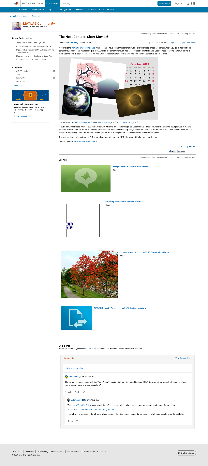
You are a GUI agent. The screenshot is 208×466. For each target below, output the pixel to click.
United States (187, 453)
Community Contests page (83, 48)
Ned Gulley (73, 43)
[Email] (181, 151)
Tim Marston (126, 122)
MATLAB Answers (20, 9)
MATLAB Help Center (32, 3)
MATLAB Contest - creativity (134, 308)
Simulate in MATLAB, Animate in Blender (36, 46)
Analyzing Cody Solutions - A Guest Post (36, 56)
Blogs (101, 9)
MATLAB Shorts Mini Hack (85, 141)
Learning (65, 3)
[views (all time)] (150, 43)
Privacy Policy (42, 452)
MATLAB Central (35, 81)
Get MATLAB (164, 3)
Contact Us (101, 452)
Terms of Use (89, 452)
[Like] (182, 146)
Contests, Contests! (128, 252)
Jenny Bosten (104, 122)
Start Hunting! (21, 116)
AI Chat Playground (62, 9)
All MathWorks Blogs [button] (18, 16)
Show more (18, 85)
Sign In (179, 4)
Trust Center (17, 452)
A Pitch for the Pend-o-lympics (33, 43)
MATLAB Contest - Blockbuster (156, 252)
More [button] (109, 9)
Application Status (74, 452)
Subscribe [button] (36, 16)
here (89, 349)
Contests (92, 9)
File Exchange (38, 9)
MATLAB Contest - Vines (104, 308)
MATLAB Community (39, 23)
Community (52, 3)
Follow (192, 146)
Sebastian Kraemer (82, 122)
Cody (49, 9)
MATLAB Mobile (35, 71)
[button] (187, 3)
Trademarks (29, 452)
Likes (176, 43)
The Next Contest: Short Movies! (83, 37)
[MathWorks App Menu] (193, 3)
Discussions (80, 9)
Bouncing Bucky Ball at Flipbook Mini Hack (124, 202)
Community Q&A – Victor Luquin (33, 60)
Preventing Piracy (57, 452)
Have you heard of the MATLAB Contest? (130, 167)
